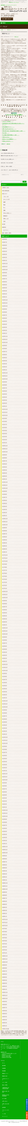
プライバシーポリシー (5, 1111)
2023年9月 (4, 345)
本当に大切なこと (7, 213)
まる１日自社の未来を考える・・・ (9, 153)
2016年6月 (4, 609)
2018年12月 (5, 518)
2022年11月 (4, 375)
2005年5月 (4, 1013)
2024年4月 (4, 324)
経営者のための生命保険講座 (5, 1095)
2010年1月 (4, 843)
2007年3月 (4, 946)
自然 (4, 221)
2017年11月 (4, 558)
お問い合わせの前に (5, 1104)
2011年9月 (4, 782)
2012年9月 (4, 746)
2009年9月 (4, 855)
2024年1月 (4, 333)
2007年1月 (4, 953)
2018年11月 (4, 521)
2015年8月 (4, 640)
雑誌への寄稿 (4, 1085)
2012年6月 (4, 755)
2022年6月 (4, 391)
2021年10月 (5, 415)
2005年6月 (4, 1010)
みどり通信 (4, 1098)
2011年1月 (4, 807)
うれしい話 (5, 196)
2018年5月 (4, 539)
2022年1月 (4, 406)
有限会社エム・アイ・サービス (14, 2)
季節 (4, 204)
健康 (4, 202)
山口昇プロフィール (5, 1079)
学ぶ (4, 207)
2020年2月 (4, 476)
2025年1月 (4, 296)
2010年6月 (4, 828)
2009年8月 (4, 858)
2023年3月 (4, 363)
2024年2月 (4, 330)
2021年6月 (4, 427)
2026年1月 (4, 260)
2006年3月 (4, 983)
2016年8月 (4, 603)
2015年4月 (4, 652)
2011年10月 (4, 779)
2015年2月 (4, 658)
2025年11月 (4, 266)
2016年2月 (4, 621)
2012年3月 (4, 764)
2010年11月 (4, 813)
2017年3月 (4, 582)
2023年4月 (4, 360)
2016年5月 (4, 612)
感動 (4, 210)
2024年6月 (4, 318)
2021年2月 (4, 439)
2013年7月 (4, 716)
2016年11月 (4, 594)
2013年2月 (4, 731)
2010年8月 (4, 822)
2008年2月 (4, 913)
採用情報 (4, 1107)
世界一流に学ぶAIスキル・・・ (9, 128)
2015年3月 (4, 655)
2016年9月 (4, 600)
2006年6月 (4, 974)
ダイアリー (5, 230)
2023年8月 (4, 348)
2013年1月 (4, 734)
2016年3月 (4, 618)
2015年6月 (4, 646)
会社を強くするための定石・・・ (8, 162)
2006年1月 (4, 989)
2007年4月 (4, 943)
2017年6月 (4, 573)
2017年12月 (5, 555)
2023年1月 (4, 369)
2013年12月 (5, 700)
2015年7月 (4, 643)
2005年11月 (4, 995)
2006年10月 (5, 962)
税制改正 (5, 215)
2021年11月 (4, 412)
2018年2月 (4, 549)
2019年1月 (4, 515)
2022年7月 (4, 388)
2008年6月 (4, 901)
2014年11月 (4, 667)
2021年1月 (4, 442)
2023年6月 (4, 354)
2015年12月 (5, 628)
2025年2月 (4, 293)
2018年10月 (5, 524)
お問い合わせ (4, 1101)
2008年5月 (4, 904)
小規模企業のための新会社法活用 (5, 1088)
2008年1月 (4, 916)
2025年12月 (5, 263)
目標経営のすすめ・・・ (6, 174)
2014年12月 (5, 664)
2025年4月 (4, 287)
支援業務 (4, 1068)
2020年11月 (4, 448)
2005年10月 (5, 998)
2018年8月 (4, 530)
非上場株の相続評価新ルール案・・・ (10, 135)
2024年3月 (4, 327)
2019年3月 (4, 509)
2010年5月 (4, 831)
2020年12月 (5, 445)
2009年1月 (4, 880)
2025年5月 (4, 284)
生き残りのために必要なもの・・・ (9, 159)
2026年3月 (4, 254)
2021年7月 (4, 424)
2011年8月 (4, 785)
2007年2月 (4, 949)
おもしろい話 (6, 199)
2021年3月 (4, 436)
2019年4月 (4, 506)
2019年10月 (5, 488)
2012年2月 (4, 767)
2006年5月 (4, 977)
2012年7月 (4, 752)
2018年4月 (4, 542)
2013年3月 (4, 728)
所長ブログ (16, 36)
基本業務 (4, 1065)
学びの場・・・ (5, 133)
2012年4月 (4, 761)
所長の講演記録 (5, 190)
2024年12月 (5, 300)
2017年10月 (5, 561)
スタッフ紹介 (4, 1082)
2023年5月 (4, 357)
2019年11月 (4, 485)
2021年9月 (4, 418)
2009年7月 (4, 861)
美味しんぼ (5, 218)
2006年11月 (4, 959)
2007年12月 (5, 919)
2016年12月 (5, 591)
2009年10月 (5, 852)
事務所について (5, 1073)
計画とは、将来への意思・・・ (8, 166)
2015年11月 (4, 631)
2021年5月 (4, 430)
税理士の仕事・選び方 (5, 1092)
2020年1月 (4, 479)
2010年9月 (4, 819)
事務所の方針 (4, 1076)
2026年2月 (4, 257)
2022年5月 (4, 394)
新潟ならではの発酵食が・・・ (9, 139)
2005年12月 (5, 992)
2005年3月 (4, 1019)
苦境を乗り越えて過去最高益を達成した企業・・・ (13, 131)
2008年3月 (4, 910)
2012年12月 (5, 737)
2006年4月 (4, 980)
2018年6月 (4, 536)
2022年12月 (5, 372)
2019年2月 (4, 512)
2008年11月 (4, 886)
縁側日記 (4, 227)
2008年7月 (4, 898)
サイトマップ (4, 1116)
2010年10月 (5, 816)
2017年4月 (4, 579)
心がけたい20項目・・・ (7, 121)
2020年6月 (4, 464)
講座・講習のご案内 (6, 233)
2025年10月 (5, 269)
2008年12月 (5, 883)
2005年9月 (4, 1001)
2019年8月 (4, 494)
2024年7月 (4, 315)
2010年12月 (5, 810)
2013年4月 (4, 725)
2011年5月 (4, 795)
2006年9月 (4, 965)
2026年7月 (4, 242)
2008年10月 (5, 889)
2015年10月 (5, 634)
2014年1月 (4, 697)
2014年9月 (4, 673)
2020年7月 (4, 461)
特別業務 (4, 1070)
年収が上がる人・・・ (7, 137)
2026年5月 (4, 248)
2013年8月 (4, 713)
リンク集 (4, 1113)
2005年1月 (4, 1025)
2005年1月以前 (5, 1028)
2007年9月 (4, 928)
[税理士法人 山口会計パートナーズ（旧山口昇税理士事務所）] (14, 9)
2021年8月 (4, 421)
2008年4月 (4, 907)
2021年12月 (5, 409)
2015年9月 (4, 637)
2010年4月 (4, 834)
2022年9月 (4, 382)
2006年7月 (4, 971)
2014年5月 (4, 685)
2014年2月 (4, 694)
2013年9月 (4, 710)
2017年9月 (4, 564)
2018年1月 (4, 552)
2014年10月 (5, 670)
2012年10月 (5, 743)
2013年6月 (4, 719)
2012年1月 (4, 770)
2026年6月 (4, 245)
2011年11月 (4, 776)
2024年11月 (4, 303)
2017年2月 (4, 585)
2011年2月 (4, 804)
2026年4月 (4, 251)
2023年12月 (5, 336)
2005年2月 (4, 1022)
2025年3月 (4, 290)
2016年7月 (4, 606)
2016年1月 (4, 624)
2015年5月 (4, 649)
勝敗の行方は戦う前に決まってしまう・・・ (11, 155)
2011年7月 (4, 788)
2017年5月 (4, 576)
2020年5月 (4, 467)
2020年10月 (5, 451)
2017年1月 (4, 588)
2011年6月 (4, 792)
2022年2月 (4, 403)
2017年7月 (4, 570)
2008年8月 (4, 895)
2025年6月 (4, 281)
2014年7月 (4, 679)
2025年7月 (4, 278)
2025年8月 (4, 275)
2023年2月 (4, 366)
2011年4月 (4, 798)
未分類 (3, 224)
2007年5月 (4, 940)
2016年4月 (4, 615)
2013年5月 (4, 722)
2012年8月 (4, 749)
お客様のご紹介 (5, 187)
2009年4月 (4, 870)
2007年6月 (4, 937)
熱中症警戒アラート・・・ (8, 126)
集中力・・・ (24, 174)
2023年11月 (4, 339)
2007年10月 (5, 925)
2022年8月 (4, 385)
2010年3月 (4, 837)
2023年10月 (5, 342)
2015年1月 (4, 661)
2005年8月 (4, 1004)
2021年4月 (4, 433)
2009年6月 (4, 864)
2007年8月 (4, 931)
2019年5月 (4, 503)
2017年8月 (4, 567)
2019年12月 (5, 482)
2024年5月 (4, 321)
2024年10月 (5, 306)
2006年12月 (5, 956)
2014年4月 (4, 688)
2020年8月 (4, 457)
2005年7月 (4, 1007)
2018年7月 (4, 533)
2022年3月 (4, 400)
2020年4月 (4, 470)
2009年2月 (4, 877)
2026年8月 (4, 239)
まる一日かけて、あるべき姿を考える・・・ (11, 170)
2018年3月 (4, 546)
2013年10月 (5, 707)
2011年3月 (4, 801)
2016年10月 (5, 597)
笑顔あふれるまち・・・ (7, 141)
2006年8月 (4, 968)
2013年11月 (4, 703)
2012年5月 (4, 758)
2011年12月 (4, 773)
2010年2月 (4, 840)
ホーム (3, 1063)
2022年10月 (5, 379)
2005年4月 (4, 1016)
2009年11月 (4, 849)
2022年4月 (4, 397)
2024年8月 (4, 312)
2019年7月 (4, 497)
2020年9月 (4, 454)
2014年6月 (4, 682)
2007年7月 (4, 934)
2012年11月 (4, 740)
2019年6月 (4, 500)
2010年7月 (4, 825)
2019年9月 (4, 491)
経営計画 (8, 143)
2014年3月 (4, 691)
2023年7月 (4, 351)
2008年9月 (4, 892)
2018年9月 (4, 527)
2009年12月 (5, 846)
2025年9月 (4, 272)
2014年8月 (4, 676)
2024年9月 (4, 309)
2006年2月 (4, 986)
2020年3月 (4, 473)
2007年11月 (4, 922)
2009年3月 (4, 873)
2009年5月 (4, 867)
